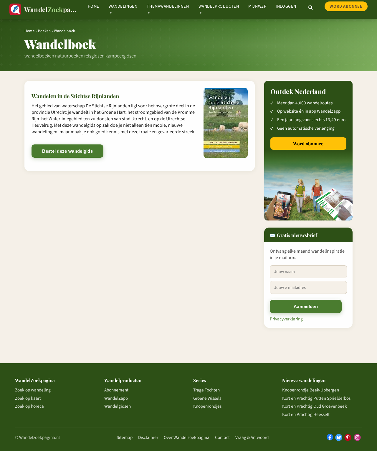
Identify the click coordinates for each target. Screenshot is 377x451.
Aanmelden (306, 306)
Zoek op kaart (28, 398)
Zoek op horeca (29, 406)
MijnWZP (257, 6)
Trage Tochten (206, 390)
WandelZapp (116, 398)
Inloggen (286, 6)
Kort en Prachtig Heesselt (306, 414)
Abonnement (116, 390)
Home (93, 6)
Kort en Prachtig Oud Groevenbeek (314, 406)
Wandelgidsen (117, 406)
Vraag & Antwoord (252, 437)
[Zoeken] (310, 7)
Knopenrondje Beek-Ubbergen (310, 390)
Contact (222, 437)
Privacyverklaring (286, 319)
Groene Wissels (207, 398)
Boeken (44, 31)
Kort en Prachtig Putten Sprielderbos (316, 398)
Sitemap (125, 437)
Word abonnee (346, 6)
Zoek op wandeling (33, 390)
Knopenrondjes (207, 406)
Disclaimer (148, 437)
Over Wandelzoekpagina (186, 437)
